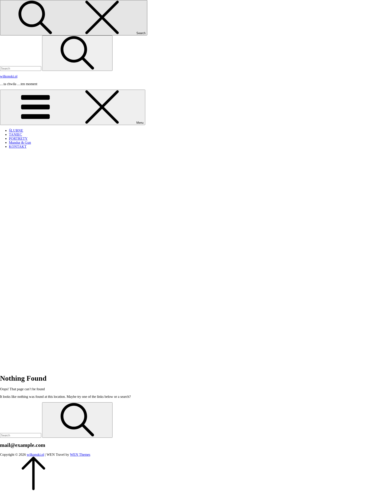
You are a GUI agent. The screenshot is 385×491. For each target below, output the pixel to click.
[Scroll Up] (33, 489)
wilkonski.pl (8, 76)
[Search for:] (21, 68)
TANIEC (15, 134)
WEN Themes (80, 454)
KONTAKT (18, 146)
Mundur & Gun (20, 142)
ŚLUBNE (16, 130)
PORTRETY (18, 138)
